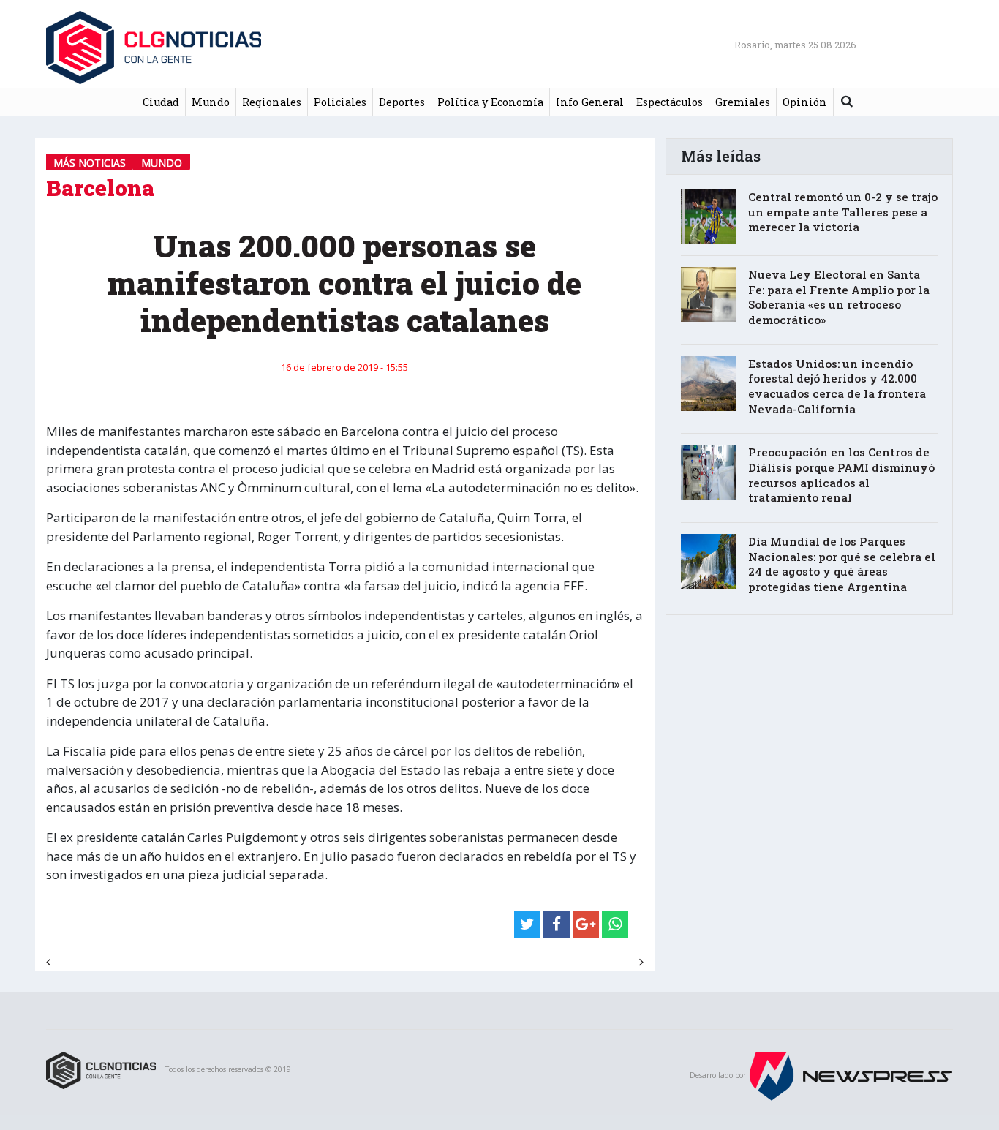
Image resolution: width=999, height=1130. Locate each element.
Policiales (340, 102)
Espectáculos (669, 102)
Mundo (211, 102)
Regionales (271, 102)
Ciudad (161, 102)
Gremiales (742, 102)
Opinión (805, 102)
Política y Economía (490, 102)
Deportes (402, 102)
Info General (590, 102)
